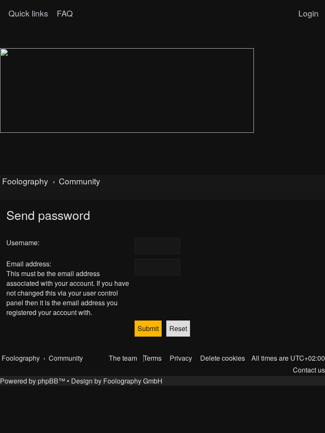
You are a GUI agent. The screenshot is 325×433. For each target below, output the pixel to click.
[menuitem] (64, 13)
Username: (22, 242)
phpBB (48, 381)
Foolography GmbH (132, 381)
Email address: (28, 264)
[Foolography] (127, 90)
